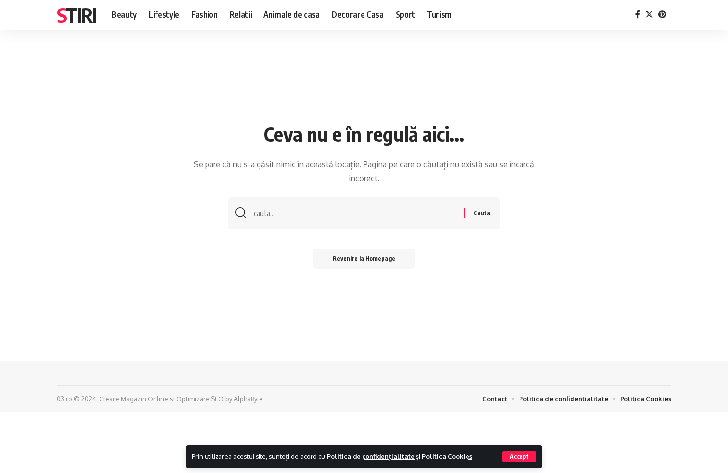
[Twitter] (649, 14)
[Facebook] (638, 14)
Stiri (76, 15)
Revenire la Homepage (364, 258)
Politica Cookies (447, 456)
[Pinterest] (662, 14)
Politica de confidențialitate (371, 456)
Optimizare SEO (200, 399)
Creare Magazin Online (133, 399)
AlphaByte (248, 399)
